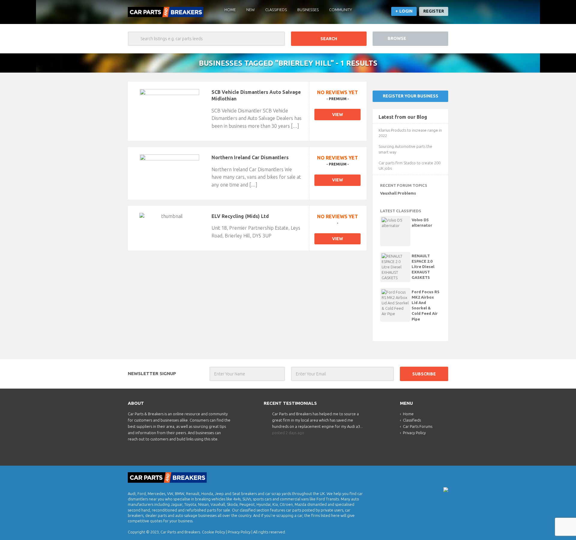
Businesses (308, 9)
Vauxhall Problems (398, 193)
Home (230, 9)
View (337, 114)
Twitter (433, 476)
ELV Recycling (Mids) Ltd (240, 216)
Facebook (443, 476)
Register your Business (410, 96)
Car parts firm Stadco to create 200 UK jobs (409, 165)
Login (405, 11)
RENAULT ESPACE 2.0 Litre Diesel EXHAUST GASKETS (423, 267)
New (250, 9)
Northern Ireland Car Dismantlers (250, 157)
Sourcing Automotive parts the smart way (405, 149)
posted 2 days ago (288, 433)
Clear (277, 38)
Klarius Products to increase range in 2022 (410, 133)
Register (433, 11)
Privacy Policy (414, 433)
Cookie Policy (213, 532)
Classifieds (276, 9)
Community (340, 9)
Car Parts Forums (417, 426)
